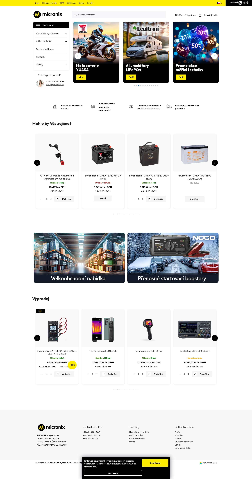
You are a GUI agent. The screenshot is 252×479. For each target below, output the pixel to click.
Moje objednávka (182, 448)
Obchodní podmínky (49, 3)
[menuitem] (51, 33)
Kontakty (90, 3)
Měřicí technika (136, 435)
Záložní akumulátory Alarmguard (157, 85)
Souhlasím (155, 463)
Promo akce (143, 85)
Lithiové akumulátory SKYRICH (155, 85)
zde (94, 466)
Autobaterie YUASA (149, 85)
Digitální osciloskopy (136, 85)
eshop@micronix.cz (55, 84)
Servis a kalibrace (137, 438)
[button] (78, 56)
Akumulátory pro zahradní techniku (145, 85)
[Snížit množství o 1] (42, 199)
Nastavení (113, 473)
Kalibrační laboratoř (147, 85)
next (215, 163)
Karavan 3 (140, 85)
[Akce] (57, 327)
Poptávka (194, 199)
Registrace (191, 15)
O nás (37, 3)
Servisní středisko (153, 85)
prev (37, 163)
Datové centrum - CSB (134, 85)
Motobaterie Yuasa (138, 85)
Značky (132, 441)
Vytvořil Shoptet (210, 462)
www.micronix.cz (90, 438)
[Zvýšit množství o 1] (51, 199)
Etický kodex (71, 3)
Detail (103, 198)
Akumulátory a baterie (139, 432)
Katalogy (151, 85)
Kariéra (81, 3)
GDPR (62, 3)
